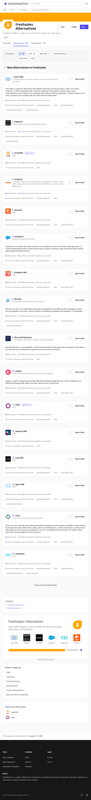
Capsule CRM (21, 431)
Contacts (28, 762)
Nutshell (18, 210)
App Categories (8, 757)
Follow (74, 27)
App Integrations (9, 762)
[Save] (69, 79)
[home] (5, 10)
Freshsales (23, 10)
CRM (12, 10)
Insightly (18, 179)
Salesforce (18, 236)
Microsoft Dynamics (23, 337)
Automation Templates (11, 766)
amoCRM (19, 458)
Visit (84, 27)
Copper (18, 371)
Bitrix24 (17, 299)
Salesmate (20, 554)
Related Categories (14, 608)
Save (63, 27)
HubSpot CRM (20, 272)
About (27, 757)
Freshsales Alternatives (15, 605)
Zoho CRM (18, 77)
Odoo (17, 405)
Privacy (49, 757)
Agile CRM (19, 484)
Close (17, 515)
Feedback (28, 766)
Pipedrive (18, 121)
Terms (49, 762)
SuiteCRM (18, 153)
